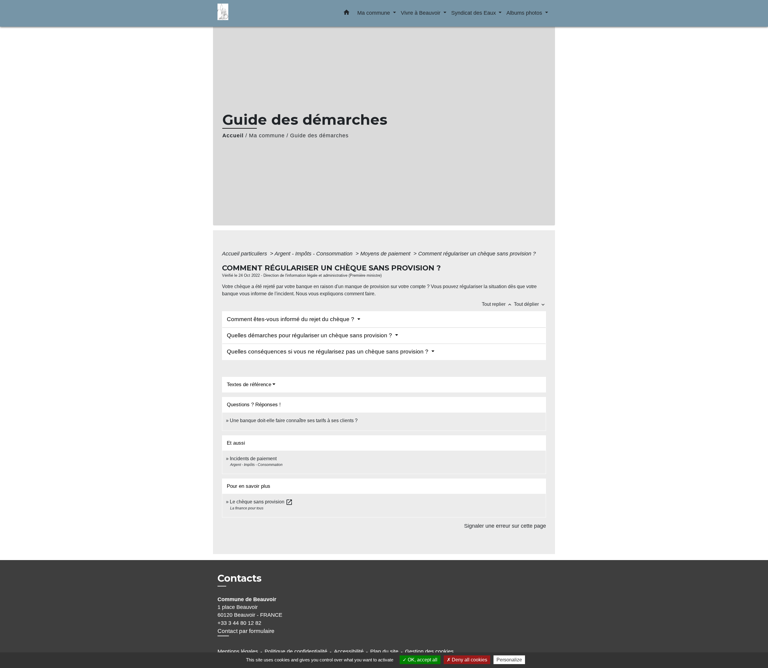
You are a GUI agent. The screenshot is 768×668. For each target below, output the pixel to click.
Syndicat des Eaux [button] (474, 13)
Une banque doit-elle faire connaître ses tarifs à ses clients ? (294, 420)
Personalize (509, 659)
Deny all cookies (469, 659)
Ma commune (267, 136)
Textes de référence (249, 384)
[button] (346, 13)
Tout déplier (530, 304)
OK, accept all (421, 659)
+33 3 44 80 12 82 (239, 623)
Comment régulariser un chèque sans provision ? (477, 254)
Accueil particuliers (245, 254)
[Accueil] (255, 13)
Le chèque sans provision (261, 501)
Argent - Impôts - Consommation (314, 254)
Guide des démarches (319, 136)
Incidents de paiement (253, 458)
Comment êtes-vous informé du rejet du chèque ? (291, 319)
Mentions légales (238, 652)
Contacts (240, 578)
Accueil (233, 136)
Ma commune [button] (374, 13)
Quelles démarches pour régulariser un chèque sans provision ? (310, 335)
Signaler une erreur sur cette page (505, 526)
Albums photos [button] (525, 13)
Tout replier (497, 304)
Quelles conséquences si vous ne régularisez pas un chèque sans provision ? (328, 351)
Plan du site (384, 652)
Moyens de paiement (386, 254)
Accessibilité (349, 652)
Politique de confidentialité (296, 652)
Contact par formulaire (246, 631)
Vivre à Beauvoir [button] (421, 13)
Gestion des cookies (429, 652)
